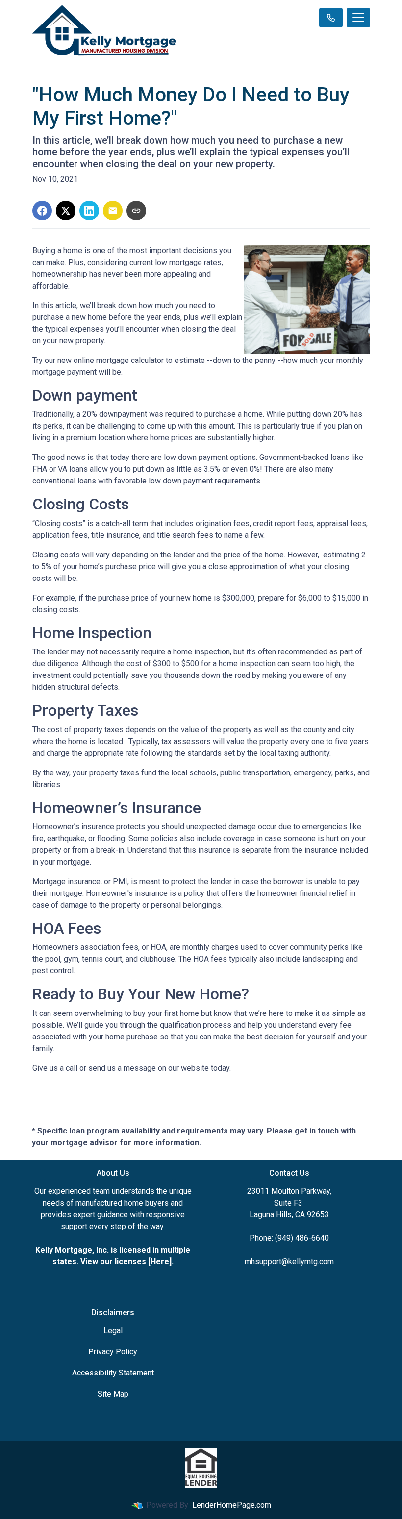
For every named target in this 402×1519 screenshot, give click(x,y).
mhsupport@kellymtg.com (289, 1261)
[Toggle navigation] (358, 17)
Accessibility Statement (113, 1372)
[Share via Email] (113, 210)
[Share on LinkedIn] (89, 210)
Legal (113, 1330)
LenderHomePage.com (231, 1505)
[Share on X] (65, 210)
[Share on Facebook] (42, 210)
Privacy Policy (112, 1351)
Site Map (113, 1393)
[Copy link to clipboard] (136, 210)
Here (160, 1261)
